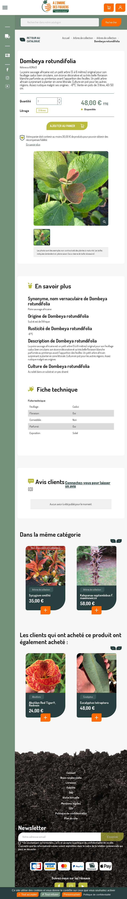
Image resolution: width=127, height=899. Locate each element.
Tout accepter (29, 894)
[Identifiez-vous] (120, 7)
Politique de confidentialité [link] (97, 894)
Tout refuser (51, 894)
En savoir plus (33, 144)
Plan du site (71, 818)
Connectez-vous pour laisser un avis (87, 484)
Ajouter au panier (62, 126)
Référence (24, 67)
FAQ (71, 792)
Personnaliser (72, 894)
